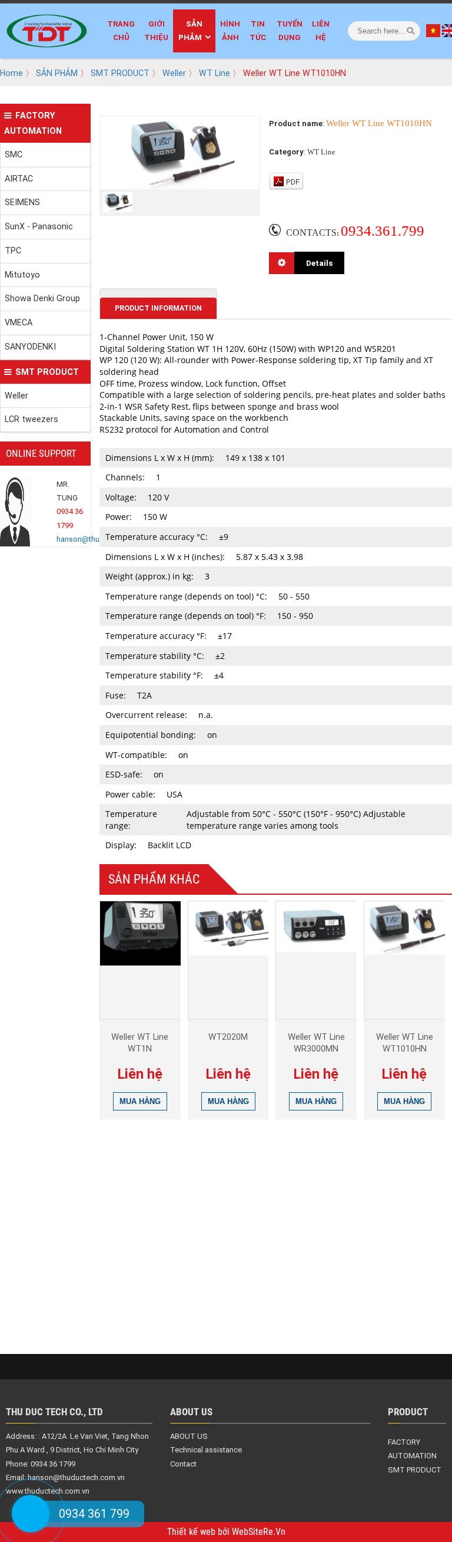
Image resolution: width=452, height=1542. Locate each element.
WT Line (214, 73)
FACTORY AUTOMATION (33, 123)
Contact (183, 1463)
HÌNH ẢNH (230, 30)
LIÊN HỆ (321, 30)
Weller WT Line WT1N (139, 1042)
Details (319, 263)
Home (11, 73)
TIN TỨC (258, 30)
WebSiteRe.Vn (258, 1532)
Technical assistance (206, 1449)
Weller (174, 73)
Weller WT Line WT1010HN (404, 1042)
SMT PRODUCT (120, 73)
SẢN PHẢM (190, 30)
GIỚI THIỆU (156, 30)
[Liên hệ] (31, 1513)
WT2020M (228, 1037)
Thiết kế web (192, 1532)
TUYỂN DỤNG (290, 30)
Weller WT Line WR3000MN (316, 1042)
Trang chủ (121, 30)
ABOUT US (189, 1436)
